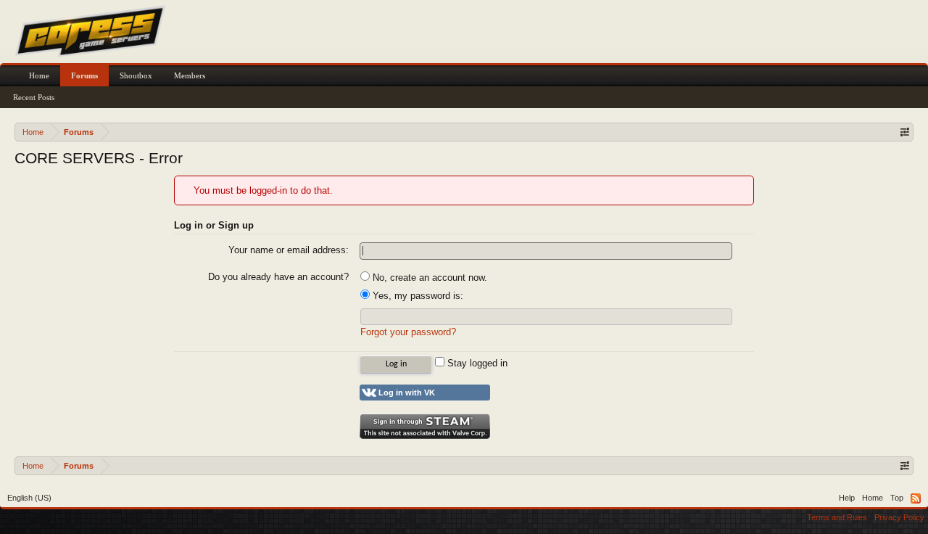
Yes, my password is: (416, 295)
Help (847, 497)
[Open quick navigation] (904, 131)
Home (39, 75)
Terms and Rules (837, 517)
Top (896, 497)
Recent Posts (33, 97)
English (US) (29, 497)
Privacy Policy (899, 517)
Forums (84, 75)
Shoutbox (136, 75)
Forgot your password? (408, 331)
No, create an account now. (428, 277)
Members (189, 75)
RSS (916, 498)
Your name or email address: (288, 250)
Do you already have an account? (278, 276)
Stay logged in (476, 363)
